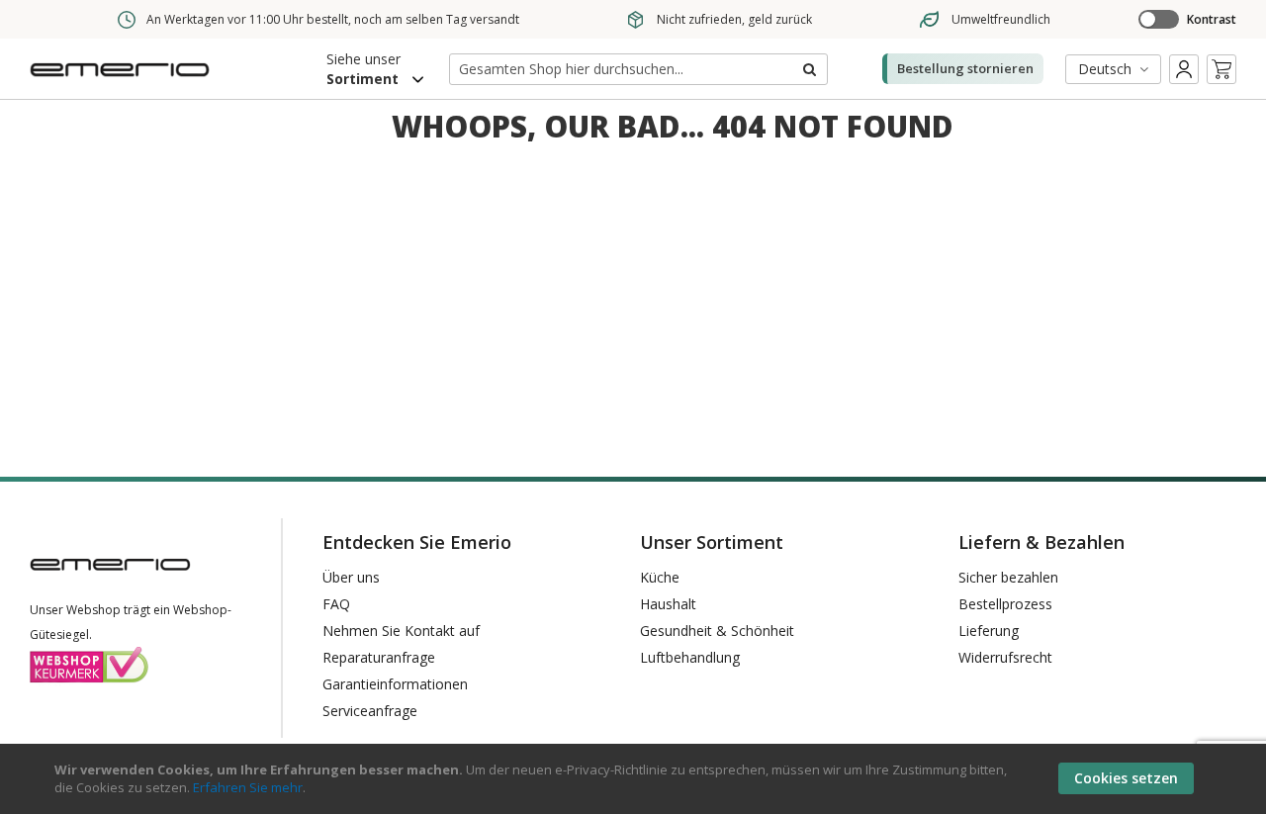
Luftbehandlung (690, 657)
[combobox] (638, 69)
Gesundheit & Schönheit (717, 630)
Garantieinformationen (395, 684)
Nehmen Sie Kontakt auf (401, 630)
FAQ (336, 603)
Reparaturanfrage (378, 657)
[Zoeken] (808, 69)
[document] (635, 779)
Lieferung (988, 630)
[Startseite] (124, 82)
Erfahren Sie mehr (248, 787)
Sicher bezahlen (1008, 577)
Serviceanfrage (369, 710)
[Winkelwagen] (1221, 69)
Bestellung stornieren (965, 68)
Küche (659, 577)
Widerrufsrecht (1005, 657)
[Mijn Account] (1184, 69)
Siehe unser (363, 68)
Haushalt (668, 603)
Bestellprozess (1005, 603)
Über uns (351, 577)
